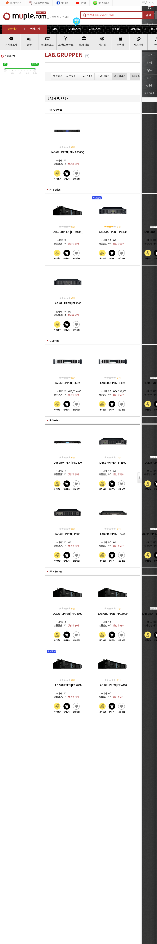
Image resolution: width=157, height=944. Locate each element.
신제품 (149, 55)
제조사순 (139, 76)
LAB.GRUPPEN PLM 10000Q (67, 152)
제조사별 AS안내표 (41, 3)
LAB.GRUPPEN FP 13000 (112, 613)
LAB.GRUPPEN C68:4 (67, 383)
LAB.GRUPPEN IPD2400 (67, 462)
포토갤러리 (149, 93)
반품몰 (149, 85)
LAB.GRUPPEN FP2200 (67, 303)
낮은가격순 (105, 76)
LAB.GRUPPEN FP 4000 (113, 685)
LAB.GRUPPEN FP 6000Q (67, 232)
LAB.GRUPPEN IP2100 (112, 462)
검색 (148, 15)
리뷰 (149, 78)
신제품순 (121, 76)
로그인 (151, 2)
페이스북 (64, 3)
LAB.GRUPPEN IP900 (67, 534)
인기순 (59, 76)
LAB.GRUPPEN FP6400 (112, 232)
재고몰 (149, 63)
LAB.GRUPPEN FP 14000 (67, 613)
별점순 (72, 76)
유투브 (83, 3)
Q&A (149, 70)
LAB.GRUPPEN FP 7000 (68, 685)
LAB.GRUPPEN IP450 (112, 534)
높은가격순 (88, 76)
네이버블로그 (103, 3)
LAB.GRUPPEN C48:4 (112, 383)
